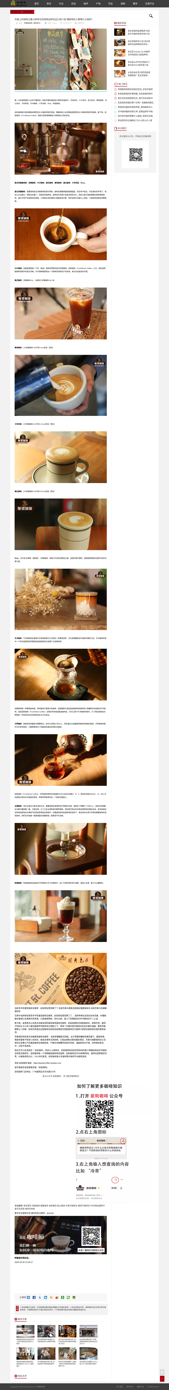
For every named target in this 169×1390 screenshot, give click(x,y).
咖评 (86, 3)
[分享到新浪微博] (57, 1297)
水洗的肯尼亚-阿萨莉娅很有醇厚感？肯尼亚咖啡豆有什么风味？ (139, 75)
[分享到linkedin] (46, 1297)
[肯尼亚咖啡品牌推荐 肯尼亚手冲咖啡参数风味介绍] (119, 35)
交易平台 (149, 3)
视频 (123, 3)
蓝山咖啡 (61, 1206)
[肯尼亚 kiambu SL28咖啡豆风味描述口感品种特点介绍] (119, 56)
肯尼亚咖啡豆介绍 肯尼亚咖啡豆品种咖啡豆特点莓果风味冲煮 (139, 44)
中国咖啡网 (18, 3)
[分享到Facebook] (35, 1297)
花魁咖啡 (36, 1206)
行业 (61, 3)
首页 (36, 3)
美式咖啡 (91, 100)
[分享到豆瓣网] (63, 1297)
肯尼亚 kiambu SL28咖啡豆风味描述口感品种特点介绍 (139, 55)
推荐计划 (140, 1387)
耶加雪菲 (27, 1206)
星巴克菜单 (19, 1209)
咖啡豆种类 (30, 1209)
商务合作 (130, 1387)
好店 (73, 3)
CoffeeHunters (153, 1387)
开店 (110, 3)
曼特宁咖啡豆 (84, 1206)
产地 (98, 3)
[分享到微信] (69, 1297)
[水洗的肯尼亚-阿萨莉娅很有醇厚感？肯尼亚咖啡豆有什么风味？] (119, 77)
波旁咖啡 (53, 1206)
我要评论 (81, 23)
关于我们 (119, 1387)
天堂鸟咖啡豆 (71, 1206)
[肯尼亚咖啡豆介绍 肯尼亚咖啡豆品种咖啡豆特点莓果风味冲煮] (119, 46)
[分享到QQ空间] (52, 1297)
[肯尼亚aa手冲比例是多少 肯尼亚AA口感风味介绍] (119, 66)
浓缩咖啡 (73, 100)
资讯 (49, 3)
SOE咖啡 (82, 100)
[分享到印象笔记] (74, 1297)
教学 (135, 3)
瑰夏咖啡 (44, 1206)
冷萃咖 (41, 103)
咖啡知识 (27, 12)
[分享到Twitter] (40, 1297)
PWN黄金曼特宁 (97, 1206)
